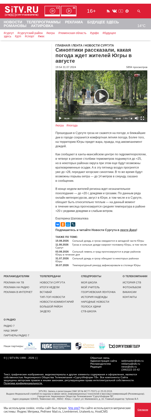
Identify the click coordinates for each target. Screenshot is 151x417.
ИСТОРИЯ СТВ (132, 282)
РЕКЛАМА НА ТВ (14, 282)
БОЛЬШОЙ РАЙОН (51, 306)
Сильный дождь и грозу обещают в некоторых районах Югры (97, 260)
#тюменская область (72, 33)
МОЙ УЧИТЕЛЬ (90, 287)
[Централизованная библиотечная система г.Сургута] (58, 345)
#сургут (9, 33)
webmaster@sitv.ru (132, 360)
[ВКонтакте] (57, 224)
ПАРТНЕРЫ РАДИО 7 (16, 335)
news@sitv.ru (129, 366)
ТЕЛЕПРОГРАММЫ (44, 22)
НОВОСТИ (13, 22)
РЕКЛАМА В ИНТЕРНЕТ (18, 292)
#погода (72, 125)
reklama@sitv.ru (130, 363)
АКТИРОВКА (42, 26)
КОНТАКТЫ (130, 297)
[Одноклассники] (63, 224)
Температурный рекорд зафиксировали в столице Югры (106, 265)
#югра (50, 33)
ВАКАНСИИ (129, 292)
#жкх (41, 36)
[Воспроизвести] (101, 96)
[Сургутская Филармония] (32, 345)
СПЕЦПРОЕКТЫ (91, 276)
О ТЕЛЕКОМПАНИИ (135, 276)
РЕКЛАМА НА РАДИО (16, 287)
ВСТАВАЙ (46, 292)
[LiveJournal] (73, 224)
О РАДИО (10, 319)
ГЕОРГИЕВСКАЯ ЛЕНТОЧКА (98, 292)
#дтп (18, 36)
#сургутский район (30, 33)
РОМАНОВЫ (15, 26)
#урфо (94, 33)
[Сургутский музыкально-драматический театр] (126, 345)
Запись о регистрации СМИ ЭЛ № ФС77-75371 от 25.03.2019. (80, 391)
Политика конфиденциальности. (23, 383)
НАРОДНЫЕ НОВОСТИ (95, 301)
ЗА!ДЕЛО (45, 311)
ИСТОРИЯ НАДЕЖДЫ (94, 297)
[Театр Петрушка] (104, 345)
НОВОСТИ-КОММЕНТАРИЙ (57, 301)
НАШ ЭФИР (11, 330)
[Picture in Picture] (130, 118)
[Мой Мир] (68, 224)
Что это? (74, 408)
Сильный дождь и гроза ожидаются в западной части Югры (108, 240)
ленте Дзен (128, 230)
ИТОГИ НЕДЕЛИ (49, 287)
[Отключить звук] (136, 118)
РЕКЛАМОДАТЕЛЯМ (16, 276)
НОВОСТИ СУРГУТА (52, 282)
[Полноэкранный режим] (142, 118)
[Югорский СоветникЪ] (87, 345)
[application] (101, 96)
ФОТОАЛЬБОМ (132, 287)
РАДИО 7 (9, 325)
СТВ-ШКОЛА (88, 311)
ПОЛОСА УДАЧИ (91, 306)
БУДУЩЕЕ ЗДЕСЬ (103, 22)
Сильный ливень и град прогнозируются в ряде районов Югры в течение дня (98, 253)
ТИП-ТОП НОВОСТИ (52, 297)
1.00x (125, 118)
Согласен (143, 410)
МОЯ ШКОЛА (89, 282)
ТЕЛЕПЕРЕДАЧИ (50, 276)
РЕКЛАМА (74, 22)
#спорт (29, 36)
